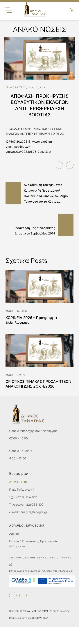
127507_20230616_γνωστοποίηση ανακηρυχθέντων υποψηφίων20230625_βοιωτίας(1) (30, 146)
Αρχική (14, 534)
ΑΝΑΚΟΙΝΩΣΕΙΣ (15, 87)
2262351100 (35, 504)
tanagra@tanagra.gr (33, 512)
